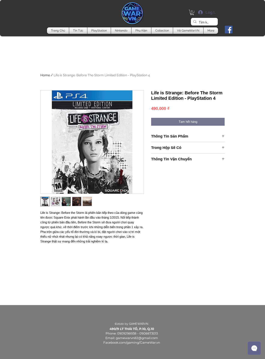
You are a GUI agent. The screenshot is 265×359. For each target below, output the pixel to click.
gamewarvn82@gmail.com (137, 338)
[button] (192, 12)
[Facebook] (228, 29)
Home (45, 75)
